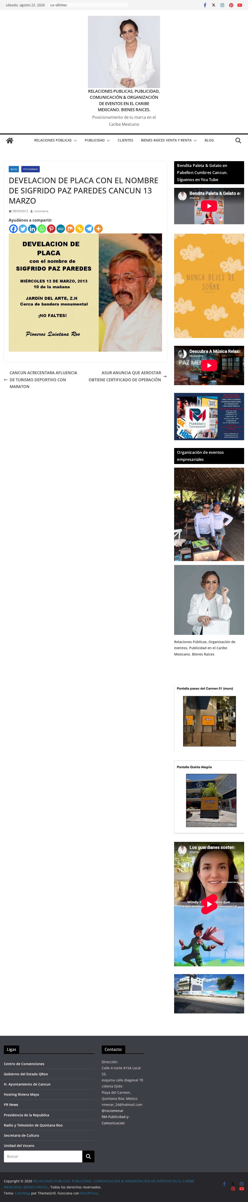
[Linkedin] (32, 228)
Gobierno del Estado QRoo (26, 1074)
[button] (74, 140)
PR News (11, 1104)
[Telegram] (89, 228)
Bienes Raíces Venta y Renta (166, 140)
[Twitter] (23, 228)
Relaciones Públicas (53, 140)
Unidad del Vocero (19, 1145)
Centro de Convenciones (24, 1063)
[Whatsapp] (42, 228)
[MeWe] (60, 228)
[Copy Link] (79, 228)
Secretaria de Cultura (21, 1135)
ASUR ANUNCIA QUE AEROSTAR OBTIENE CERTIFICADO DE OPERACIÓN (125, 376)
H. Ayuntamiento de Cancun (27, 1084)
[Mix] (70, 228)
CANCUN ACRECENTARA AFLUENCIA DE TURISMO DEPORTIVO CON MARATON (43, 380)
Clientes (125, 140)
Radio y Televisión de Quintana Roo (33, 1125)
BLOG (209, 140)
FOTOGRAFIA (30, 169)
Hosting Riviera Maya (21, 1094)
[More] (98, 228)
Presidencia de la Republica (26, 1115)
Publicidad (95, 140)
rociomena (41, 211)
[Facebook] (13, 228)
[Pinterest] (51, 228)
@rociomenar (113, 1110)
